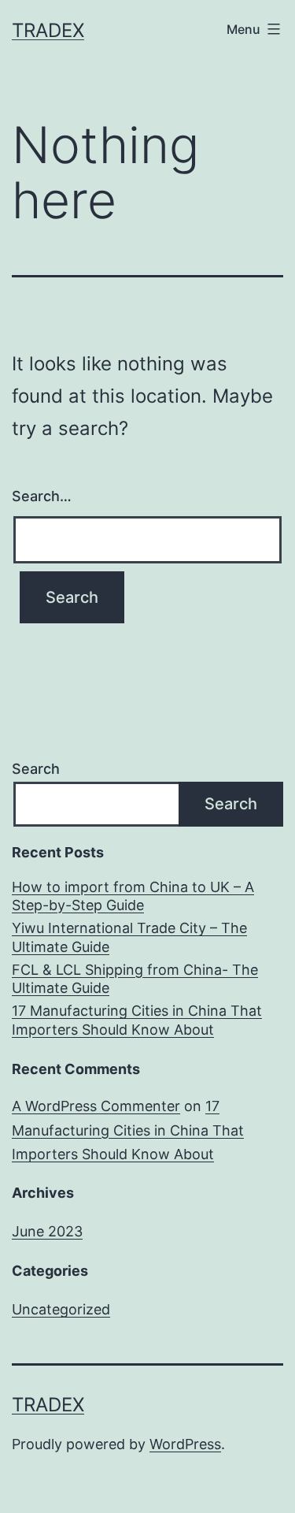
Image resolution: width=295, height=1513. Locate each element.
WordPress (185, 1444)
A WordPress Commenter (96, 1106)
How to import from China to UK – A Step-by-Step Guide (133, 896)
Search (36, 768)
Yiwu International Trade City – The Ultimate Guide (129, 937)
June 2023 (47, 1231)
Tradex (48, 30)
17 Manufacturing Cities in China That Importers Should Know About (137, 1019)
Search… (42, 496)
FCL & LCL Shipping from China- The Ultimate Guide (135, 978)
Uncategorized (61, 1309)
